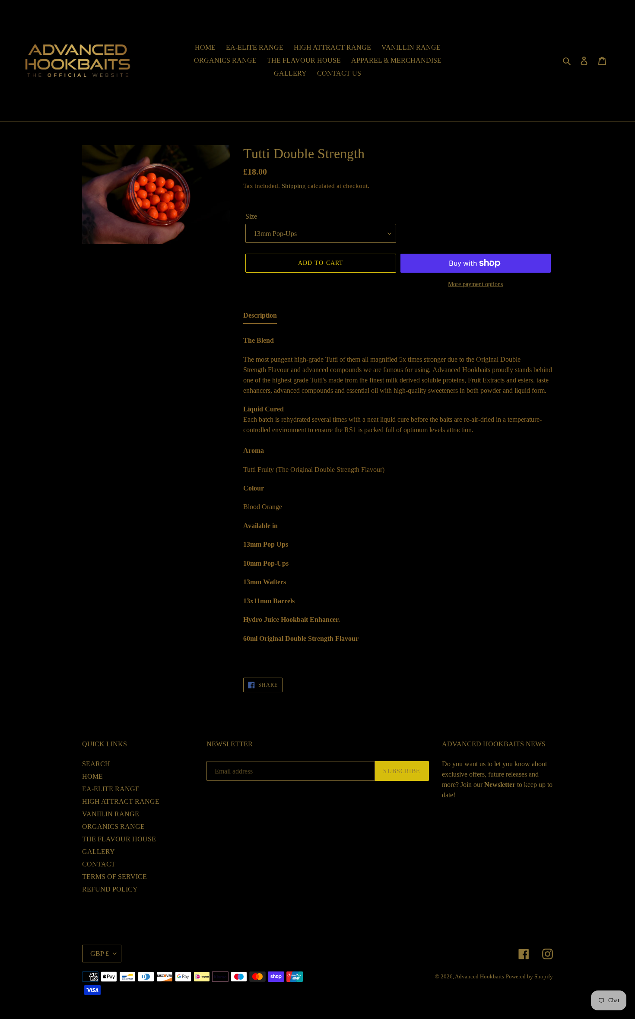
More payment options (475, 284)
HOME (92, 776)
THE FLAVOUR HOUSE (119, 839)
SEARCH (96, 763)
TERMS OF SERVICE (114, 876)
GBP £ (99, 953)
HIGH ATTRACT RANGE (120, 801)
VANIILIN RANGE (110, 814)
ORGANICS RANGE (113, 826)
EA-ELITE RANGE (111, 789)
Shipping (294, 185)
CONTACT (98, 864)
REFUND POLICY (110, 889)
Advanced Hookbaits (479, 976)
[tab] (260, 317)
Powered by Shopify (529, 976)
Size (251, 216)
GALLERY (98, 851)
